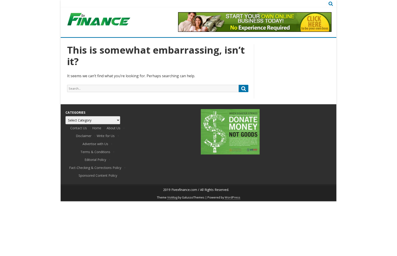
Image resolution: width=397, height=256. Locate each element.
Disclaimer (83, 136)
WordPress (232, 197)
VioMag (172, 197)
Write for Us (106, 136)
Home (96, 128)
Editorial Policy (95, 159)
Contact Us (78, 128)
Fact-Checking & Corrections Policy (95, 167)
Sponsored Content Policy (98, 175)
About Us (113, 128)
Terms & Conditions (95, 152)
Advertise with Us (95, 144)
